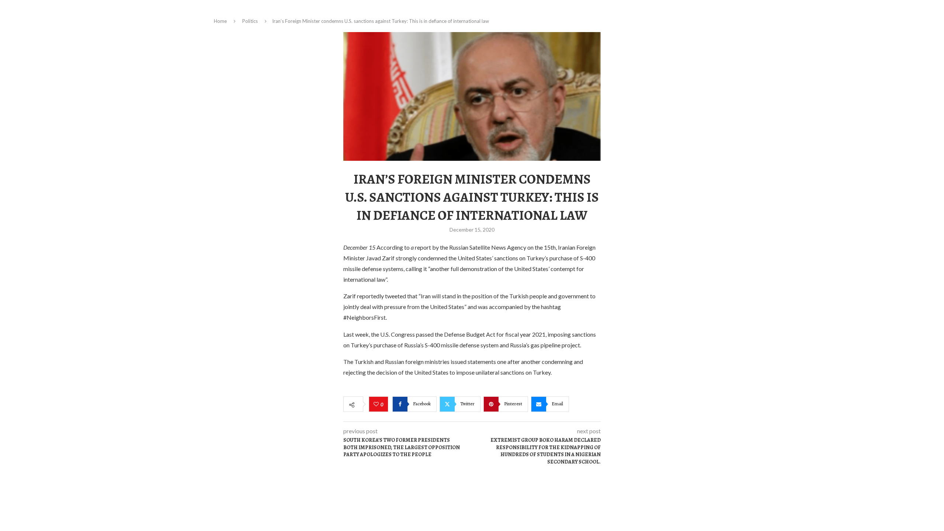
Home (220, 21)
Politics (250, 21)
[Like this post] (377, 404)
